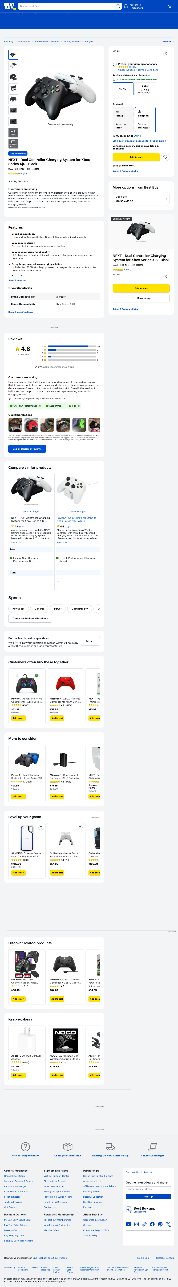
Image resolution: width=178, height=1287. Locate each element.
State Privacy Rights (56, 1270)
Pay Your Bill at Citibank (16, 1225)
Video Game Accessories (46, 41)
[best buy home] (10, 6)
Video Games (23, 41)
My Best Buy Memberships (57, 1219)
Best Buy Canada (165, 1258)
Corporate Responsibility (96, 1230)
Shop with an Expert (54, 1181)
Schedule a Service (53, 1186)
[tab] (18, 609)
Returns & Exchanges (15, 1186)
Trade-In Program (13, 1202)
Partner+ (87, 1207)
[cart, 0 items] (170, 6)
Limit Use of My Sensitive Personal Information (117, 1269)
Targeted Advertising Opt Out (141, 1270)
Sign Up (148, 1196)
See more (16, 542)
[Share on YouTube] (128, 1224)
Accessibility (9, 1268)
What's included (126, 70)
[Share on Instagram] (136, 1224)
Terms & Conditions (148, 70)
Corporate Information (95, 1219)
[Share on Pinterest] (160, 1224)
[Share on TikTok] (144, 1224)
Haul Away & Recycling (55, 1202)
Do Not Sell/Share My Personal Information (89, 1269)
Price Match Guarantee (16, 1191)
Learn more (140, 1211)
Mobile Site (143, 1258)
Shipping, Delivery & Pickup (18, 1181)
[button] (133, 6)
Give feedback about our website (50, 1258)
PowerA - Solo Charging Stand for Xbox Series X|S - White (77, 519)
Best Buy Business (92, 1202)
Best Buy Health (91, 1191)
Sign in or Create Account (139, 1172)
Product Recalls (12, 1196)
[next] (165, 90)
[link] (27, 449)
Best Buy (8, 41)
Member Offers (51, 1230)
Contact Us (49, 1207)
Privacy (34, 1268)
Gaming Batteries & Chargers (78, 41)
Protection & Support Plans (58, 1196)
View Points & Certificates (57, 1225)
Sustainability (90, 1235)
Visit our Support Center (56, 1175)
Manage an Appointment (57, 1191)
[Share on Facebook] (152, 1224)
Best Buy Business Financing (19, 1240)
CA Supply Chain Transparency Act (160, 1269)
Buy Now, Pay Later (14, 1235)
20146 (137, 135)
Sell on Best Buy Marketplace (98, 1175)
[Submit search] (118, 6)
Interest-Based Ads (45, 1269)
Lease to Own (11, 1230)
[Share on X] (168, 1224)
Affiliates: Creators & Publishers (99, 1186)
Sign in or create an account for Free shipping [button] (139, 140)
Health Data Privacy (70, 1270)
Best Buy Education (93, 1196)
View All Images (31, 511)
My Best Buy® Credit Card (17, 1219)
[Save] (165, 157)
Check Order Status (14, 1175)
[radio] (123, 119)
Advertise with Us (92, 1181)
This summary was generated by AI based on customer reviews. (39, 399)
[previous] (117, 90)
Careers (87, 1225)
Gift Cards (9, 1207)
